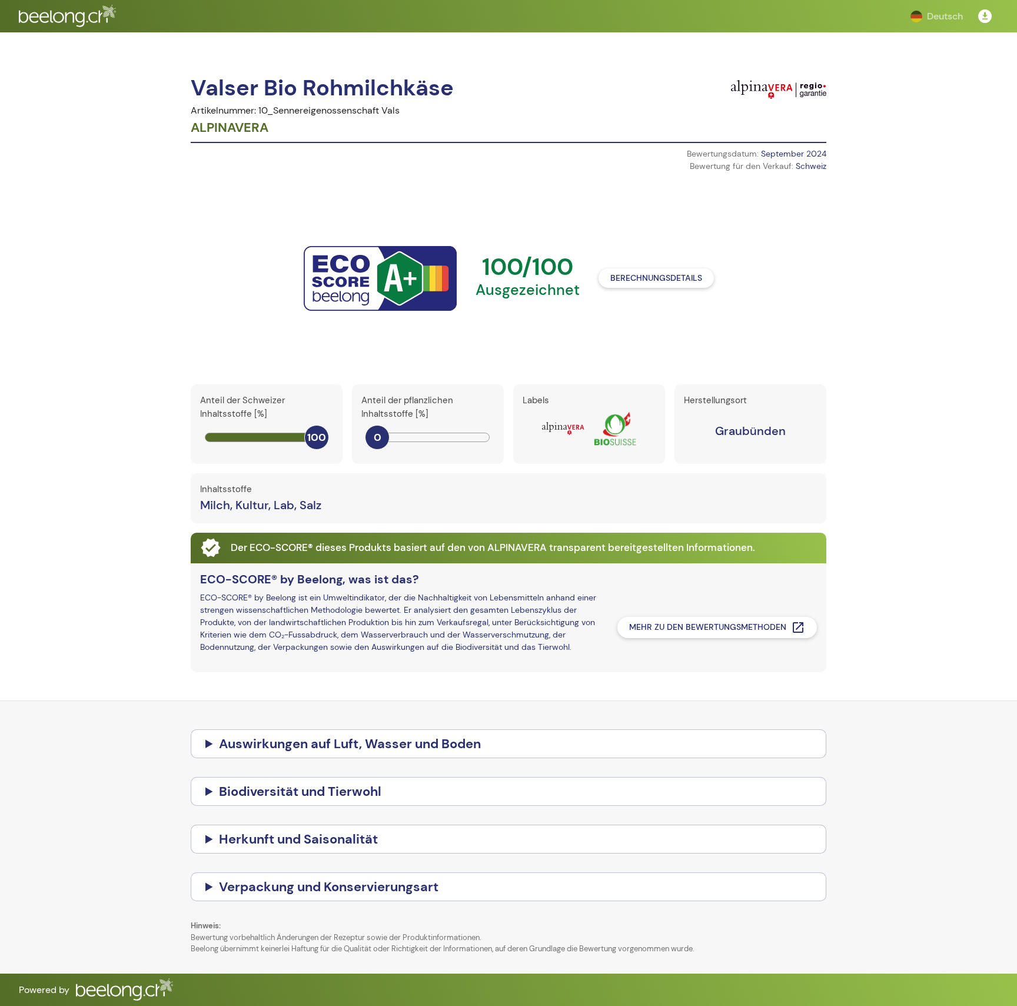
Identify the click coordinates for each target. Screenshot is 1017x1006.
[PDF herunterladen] (985, 16)
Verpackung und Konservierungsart (328, 886)
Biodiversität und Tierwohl (300, 791)
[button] (936, 16)
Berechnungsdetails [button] (656, 278)
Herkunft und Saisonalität (298, 839)
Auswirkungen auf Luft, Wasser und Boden (350, 743)
